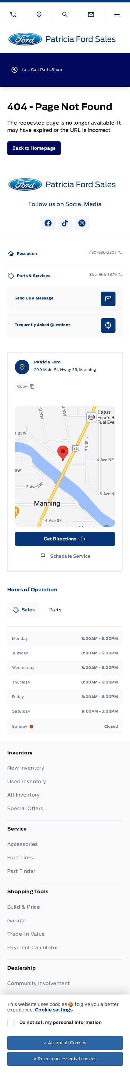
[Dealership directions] (65, 466)
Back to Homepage (34, 148)
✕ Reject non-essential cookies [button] (65, 1059)
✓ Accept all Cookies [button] (65, 1043)
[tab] (23, 610)
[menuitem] (65, 785)
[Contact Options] (91, 14)
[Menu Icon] (117, 14)
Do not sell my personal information (60, 1022)
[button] (13, 14)
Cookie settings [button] (54, 1010)
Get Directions (64, 540)
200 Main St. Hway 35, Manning (65, 369)
